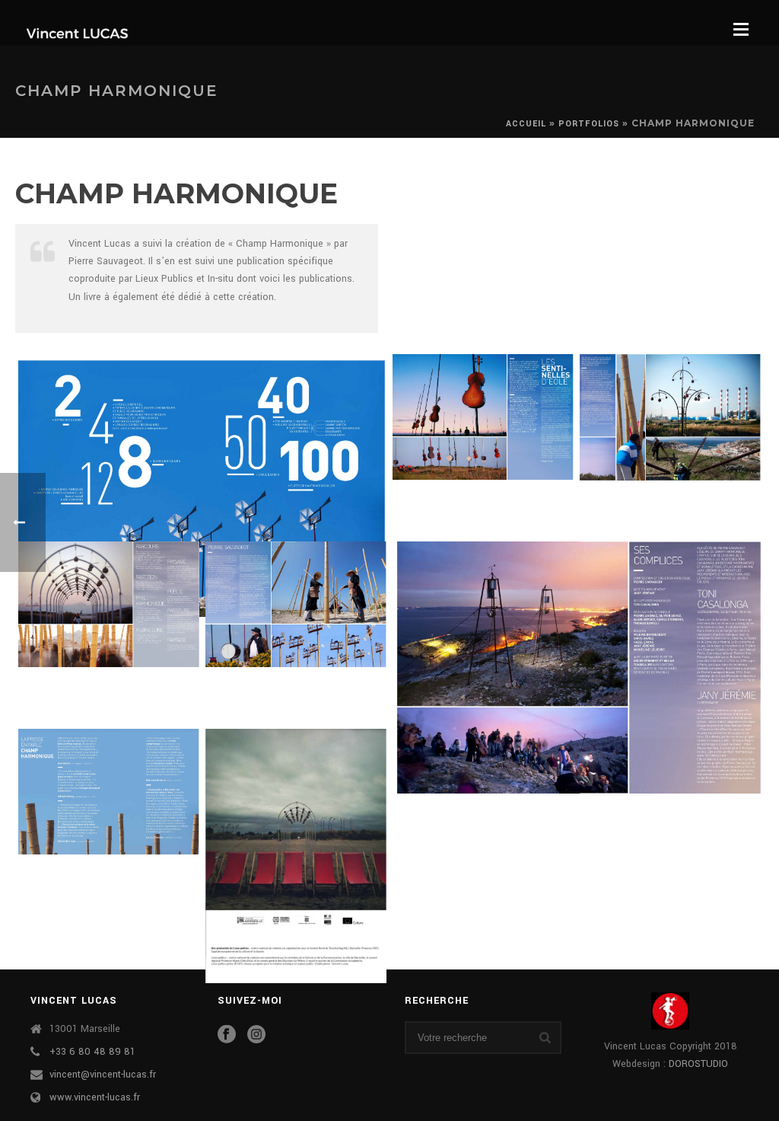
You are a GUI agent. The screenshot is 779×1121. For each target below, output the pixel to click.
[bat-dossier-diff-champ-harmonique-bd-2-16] (295, 856)
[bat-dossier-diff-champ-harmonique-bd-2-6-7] (670, 417)
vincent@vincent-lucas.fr (102, 1074)
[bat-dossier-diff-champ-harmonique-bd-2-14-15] (108, 792)
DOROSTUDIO (698, 1064)
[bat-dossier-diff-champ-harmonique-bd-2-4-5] (483, 417)
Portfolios (588, 123)
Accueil (526, 123)
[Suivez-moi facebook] (227, 1035)
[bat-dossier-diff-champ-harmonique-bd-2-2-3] (202, 485)
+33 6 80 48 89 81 (92, 1052)
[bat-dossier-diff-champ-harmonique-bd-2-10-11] (295, 604)
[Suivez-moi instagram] (256, 1035)
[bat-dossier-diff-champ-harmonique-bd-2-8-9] (108, 604)
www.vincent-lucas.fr (94, 1097)
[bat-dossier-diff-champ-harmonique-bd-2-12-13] (577, 667)
